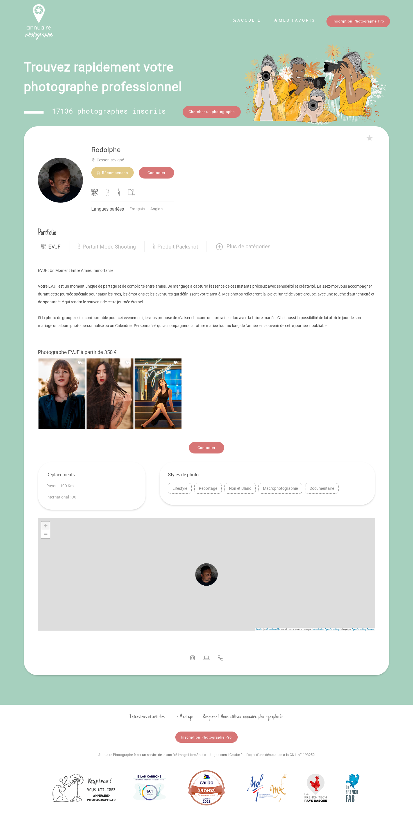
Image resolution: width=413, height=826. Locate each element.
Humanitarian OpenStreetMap (325, 629)
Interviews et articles (147, 716)
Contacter (156, 172)
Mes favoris (297, 20)
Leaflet (259, 629)
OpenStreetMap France (363, 629)
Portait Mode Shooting (109, 246)
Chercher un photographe (212, 111)
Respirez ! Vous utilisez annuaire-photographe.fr (243, 716)
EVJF (54, 246)
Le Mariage (183, 716)
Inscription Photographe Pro (358, 21)
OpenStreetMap (273, 629)
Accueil (249, 20)
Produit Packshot (177, 246)
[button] (242, 246)
